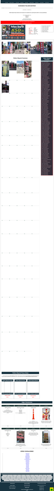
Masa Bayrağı (27, 458)
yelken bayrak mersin (12, 480)
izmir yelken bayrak (49, 475)
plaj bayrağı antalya (50, 476)
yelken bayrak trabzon (34, 480)
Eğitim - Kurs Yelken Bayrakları (45, 90)
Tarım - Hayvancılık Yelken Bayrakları (46, 159)
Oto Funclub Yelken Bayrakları (45, 129)
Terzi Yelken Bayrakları (44, 168)
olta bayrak (8, 476)
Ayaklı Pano (36, 2)
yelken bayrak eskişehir (5, 479)
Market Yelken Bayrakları (44, 119)
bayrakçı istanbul (23, 475)
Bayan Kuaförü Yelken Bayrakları (45, 68)
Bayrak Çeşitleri (12, 2)
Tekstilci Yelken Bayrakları (44, 163)
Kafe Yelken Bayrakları (44, 103)
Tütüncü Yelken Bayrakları (44, 173)
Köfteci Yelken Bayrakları (44, 109)
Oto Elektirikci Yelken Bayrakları (45, 128)
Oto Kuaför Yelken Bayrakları (45, 133)
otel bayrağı (42, 476)
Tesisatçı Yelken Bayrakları (44, 169)
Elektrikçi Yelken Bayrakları (44, 93)
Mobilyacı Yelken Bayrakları (44, 120)
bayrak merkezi (36, 475)
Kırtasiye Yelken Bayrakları (44, 108)
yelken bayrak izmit (32, 479)
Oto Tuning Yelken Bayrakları (45, 139)
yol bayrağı (41, 480)
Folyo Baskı (26, 2)
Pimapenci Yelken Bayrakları (45, 148)
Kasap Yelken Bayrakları (44, 105)
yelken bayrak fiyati (10, 479)
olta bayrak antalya (24, 476)
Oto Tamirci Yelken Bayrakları (45, 138)
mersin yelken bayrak (4, 476)
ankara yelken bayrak (10, 475)
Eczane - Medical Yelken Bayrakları (45, 89)
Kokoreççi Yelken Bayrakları (45, 110)
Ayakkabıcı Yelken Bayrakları (45, 65)
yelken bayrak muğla (17, 480)
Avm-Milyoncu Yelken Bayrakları (45, 64)
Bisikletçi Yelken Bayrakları (44, 73)
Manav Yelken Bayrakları (44, 118)
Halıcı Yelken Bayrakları (44, 99)
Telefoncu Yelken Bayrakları (44, 164)
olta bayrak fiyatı (28, 476)
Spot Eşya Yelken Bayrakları (45, 154)
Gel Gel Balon (42, 2)
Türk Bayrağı (27, 454)
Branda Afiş (21, 2)
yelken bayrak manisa (6, 480)
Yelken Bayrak (27, 453)
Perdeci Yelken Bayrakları (44, 144)
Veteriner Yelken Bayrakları (44, 174)
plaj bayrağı (46, 476)
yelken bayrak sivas (28, 480)
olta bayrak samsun (38, 476)
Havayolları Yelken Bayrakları (45, 100)
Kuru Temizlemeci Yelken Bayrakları (46, 113)
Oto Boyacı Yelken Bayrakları (45, 125)
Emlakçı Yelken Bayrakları (44, 94)
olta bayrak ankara (19, 476)
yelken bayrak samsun (23, 480)
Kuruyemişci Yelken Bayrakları (45, 114)
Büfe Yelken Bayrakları (44, 75)
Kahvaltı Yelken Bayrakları (44, 104)
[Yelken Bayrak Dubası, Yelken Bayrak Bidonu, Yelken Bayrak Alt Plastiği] (33, 387)
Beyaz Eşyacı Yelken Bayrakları (45, 69)
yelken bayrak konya (43, 479)
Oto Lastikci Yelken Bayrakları (45, 134)
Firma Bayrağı (27, 455)
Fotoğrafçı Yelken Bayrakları (45, 98)
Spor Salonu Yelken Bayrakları (45, 153)
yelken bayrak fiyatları (16, 479)
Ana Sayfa (6, 2)
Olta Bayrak (27, 464)
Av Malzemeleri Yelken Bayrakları (45, 63)
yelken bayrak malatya (48, 479)
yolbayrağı (38, 480)
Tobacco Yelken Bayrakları (44, 172)
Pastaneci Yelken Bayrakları (44, 143)
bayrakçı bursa (19, 475)
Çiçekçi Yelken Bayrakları (44, 79)
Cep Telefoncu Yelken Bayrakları (45, 78)
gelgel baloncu (44, 475)
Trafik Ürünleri (47, 2)
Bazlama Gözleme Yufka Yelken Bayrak (46, 70)
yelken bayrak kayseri (37, 479)
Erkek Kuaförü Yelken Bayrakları (45, 95)
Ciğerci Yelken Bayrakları (44, 80)
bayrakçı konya (32, 475)
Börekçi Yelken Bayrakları (44, 74)
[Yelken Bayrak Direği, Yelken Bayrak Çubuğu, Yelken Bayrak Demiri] (20, 387)
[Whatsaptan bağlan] (52, 489)
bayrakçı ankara (15, 475)
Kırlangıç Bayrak (27, 456)
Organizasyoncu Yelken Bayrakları (45, 123)
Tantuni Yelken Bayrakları (44, 158)
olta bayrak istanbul (33, 476)
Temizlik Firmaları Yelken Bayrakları (45, 167)
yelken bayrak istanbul (21, 479)
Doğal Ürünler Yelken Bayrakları (45, 85)
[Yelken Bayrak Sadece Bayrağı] (7, 387)
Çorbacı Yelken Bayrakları (44, 83)
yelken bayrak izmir (27, 479)
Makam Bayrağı (27, 457)
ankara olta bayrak (5, 475)
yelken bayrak (45, 480)
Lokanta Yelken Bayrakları (44, 115)
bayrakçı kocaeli (28, 475)
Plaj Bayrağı (27, 463)
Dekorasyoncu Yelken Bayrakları (45, 84)
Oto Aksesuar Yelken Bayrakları (45, 124)
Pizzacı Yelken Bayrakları (44, 149)
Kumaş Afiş (17, 2)
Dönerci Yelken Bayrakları (44, 88)
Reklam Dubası (32, 2)
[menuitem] (7, 1)
